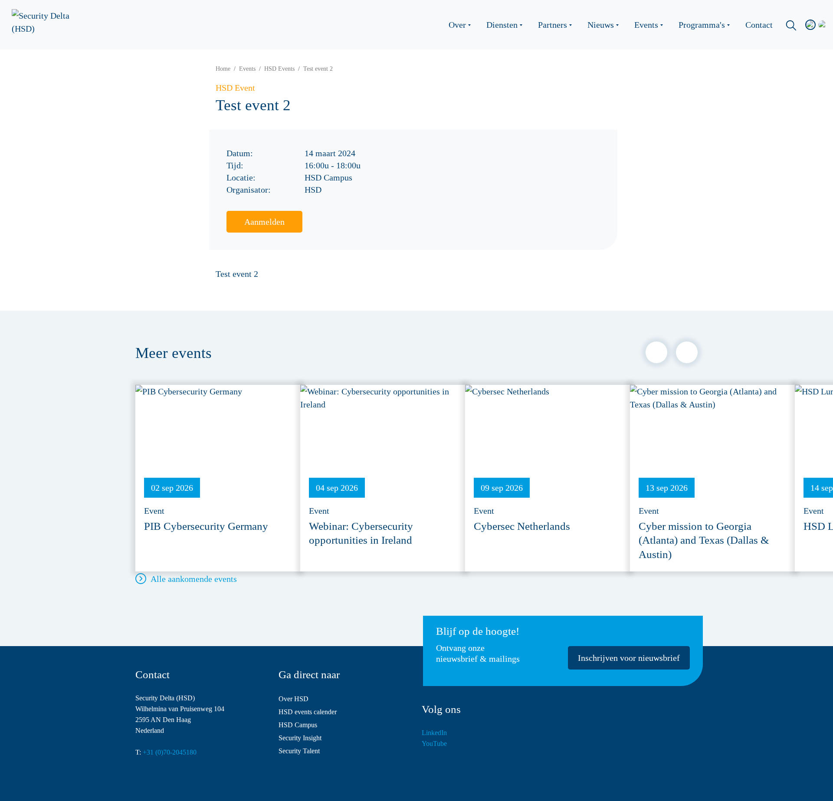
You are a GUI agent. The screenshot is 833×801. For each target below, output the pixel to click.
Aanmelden (264, 222)
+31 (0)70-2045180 (170, 752)
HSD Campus (298, 725)
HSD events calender (308, 712)
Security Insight (300, 738)
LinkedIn (434, 732)
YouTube (434, 743)
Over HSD (293, 699)
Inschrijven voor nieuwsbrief (629, 658)
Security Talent (299, 751)
